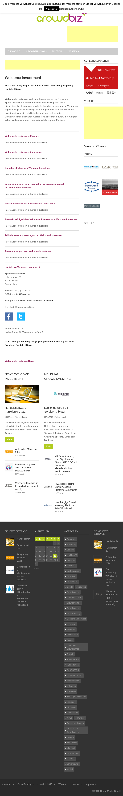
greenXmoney (73, 681)
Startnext (71, 748)
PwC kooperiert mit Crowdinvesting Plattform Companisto (66, 486)
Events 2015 (72, 635)
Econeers (71, 629)
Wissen (73, 51)
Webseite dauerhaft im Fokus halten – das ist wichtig (26, 486)
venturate (71, 759)
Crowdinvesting (74, 603)
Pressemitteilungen (75, 723)
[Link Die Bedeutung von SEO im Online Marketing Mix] (9, 467)
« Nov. (36, 568)
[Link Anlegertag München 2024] (9, 451)
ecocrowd (71, 624)
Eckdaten (10, 85)
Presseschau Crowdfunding (73, 730)
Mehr (9, 439)
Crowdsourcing (73, 613)
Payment (81, 718)
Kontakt (9, 89)
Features (56, 85)
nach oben (10, 341)
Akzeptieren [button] (51, 9)
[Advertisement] (92, 34)
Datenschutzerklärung (71, 8)
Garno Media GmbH (110, 791)
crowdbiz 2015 (45, 784)
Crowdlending (73, 608)
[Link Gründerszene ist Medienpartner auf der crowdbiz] (9, 569)
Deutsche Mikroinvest (76, 619)
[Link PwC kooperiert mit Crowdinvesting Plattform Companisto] (48, 486)
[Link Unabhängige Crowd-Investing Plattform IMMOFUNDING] (48, 505)
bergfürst (71, 560)
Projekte (66, 85)
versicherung (72, 764)
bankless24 (72, 555)
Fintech (57, 51)
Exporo (70, 640)
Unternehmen (73, 753)
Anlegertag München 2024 (22, 557)
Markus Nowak (21, 417)
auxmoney (71, 544)
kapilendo (71, 702)
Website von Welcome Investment (37, 300)
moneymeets (72, 713)
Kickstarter (71, 707)
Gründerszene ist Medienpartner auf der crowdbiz (24, 573)
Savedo (70, 737)
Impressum (91, 784)
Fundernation (73, 665)
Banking (70, 550)
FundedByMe (73, 659)
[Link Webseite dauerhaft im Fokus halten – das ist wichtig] (9, 485)
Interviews (71, 691)
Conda (70, 587)
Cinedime (71, 576)
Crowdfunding (35, 51)
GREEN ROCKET (74, 675)
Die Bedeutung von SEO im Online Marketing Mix (25, 467)
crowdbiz (14, 51)
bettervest (71, 566)
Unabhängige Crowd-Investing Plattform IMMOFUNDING (65, 505)
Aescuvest (71, 539)
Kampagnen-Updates (76, 697)
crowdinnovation (74, 597)
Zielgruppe (23, 85)
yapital (70, 769)
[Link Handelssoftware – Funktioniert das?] (22, 394)
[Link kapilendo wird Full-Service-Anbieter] (61, 394)
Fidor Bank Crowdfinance (73, 647)
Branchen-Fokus (40, 85)
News (18, 89)
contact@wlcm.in (21, 294)
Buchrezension (73, 571)
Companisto (72, 582)
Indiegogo (71, 686)
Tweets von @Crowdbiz (95, 146)
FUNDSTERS (73, 670)
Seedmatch (72, 743)
